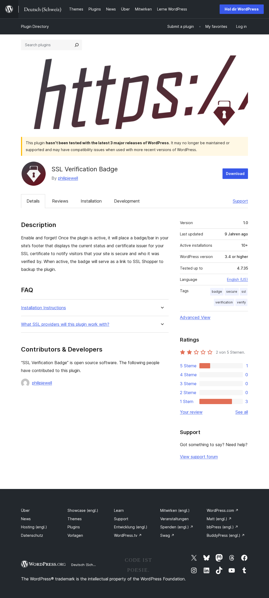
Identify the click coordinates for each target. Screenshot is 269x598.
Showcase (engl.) (83, 510)
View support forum (199, 456)
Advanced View (195, 317)
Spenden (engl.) (176, 527)
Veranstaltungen (174, 519)
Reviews (60, 201)
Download (235, 173)
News (26, 519)
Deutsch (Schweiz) (86, 565)
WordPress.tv (128, 535)
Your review (191, 412)
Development (127, 201)
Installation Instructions (43, 307)
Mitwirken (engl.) (175, 510)
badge (217, 291)
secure (231, 291)
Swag (167, 535)
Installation (91, 201)
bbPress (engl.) (222, 527)
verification (224, 302)
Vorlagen (75, 535)
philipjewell (68, 178)
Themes (75, 519)
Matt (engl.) (219, 519)
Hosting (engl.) (34, 527)
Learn (119, 510)
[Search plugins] (76, 45)
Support (240, 201)
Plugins (74, 527)
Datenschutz (32, 535)
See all (241, 412)
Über (25, 510)
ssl (243, 291)
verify (241, 302)
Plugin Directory (35, 26)
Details (33, 201)
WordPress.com (223, 510)
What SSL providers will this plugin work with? (65, 324)
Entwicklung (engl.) (130, 527)
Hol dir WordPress (242, 9)
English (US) (237, 279)
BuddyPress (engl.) (226, 535)
